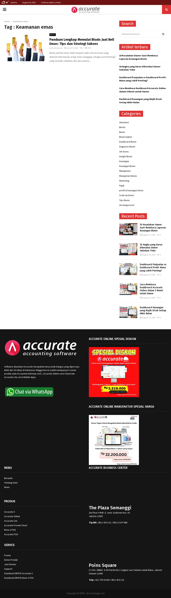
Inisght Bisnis (125, 156)
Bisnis (52, 35)
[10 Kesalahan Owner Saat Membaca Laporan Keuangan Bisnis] (128, 229)
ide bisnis (124, 151)
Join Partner (10, 564)
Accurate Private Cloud (15, 525)
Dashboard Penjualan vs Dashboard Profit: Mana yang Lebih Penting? (142, 79)
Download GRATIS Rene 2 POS (19, 577)
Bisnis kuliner (125, 136)
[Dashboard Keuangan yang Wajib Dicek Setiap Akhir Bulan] (128, 312)
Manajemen (125, 170)
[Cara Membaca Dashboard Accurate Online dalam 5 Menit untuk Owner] (128, 289)
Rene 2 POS (10, 529)
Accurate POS (11, 534)
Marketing (124, 180)
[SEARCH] (163, 34)
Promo (7, 555)
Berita (122, 127)
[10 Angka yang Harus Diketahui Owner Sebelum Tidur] (128, 249)
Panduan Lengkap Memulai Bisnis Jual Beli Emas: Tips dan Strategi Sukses (81, 42)
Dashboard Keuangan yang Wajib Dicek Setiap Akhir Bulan (153, 310)
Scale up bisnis (126, 195)
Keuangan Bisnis (127, 166)
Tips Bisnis (124, 200)
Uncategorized (126, 205)
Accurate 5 (9, 511)
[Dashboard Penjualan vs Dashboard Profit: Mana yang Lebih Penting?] (128, 269)
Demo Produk (11, 559)
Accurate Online (12, 516)
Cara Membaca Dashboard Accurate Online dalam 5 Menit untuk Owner (142, 90)
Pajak (121, 185)
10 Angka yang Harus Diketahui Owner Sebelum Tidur (151, 247)
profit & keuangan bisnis (131, 190)
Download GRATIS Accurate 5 (18, 573)
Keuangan (124, 161)
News (7, 487)
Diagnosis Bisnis (127, 146)
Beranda (8, 478)
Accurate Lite (10, 520)
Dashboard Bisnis (127, 141)
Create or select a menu (51, 2)
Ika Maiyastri (57, 48)
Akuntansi (124, 122)
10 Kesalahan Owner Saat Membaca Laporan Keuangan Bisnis (138, 57)
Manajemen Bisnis (128, 175)
